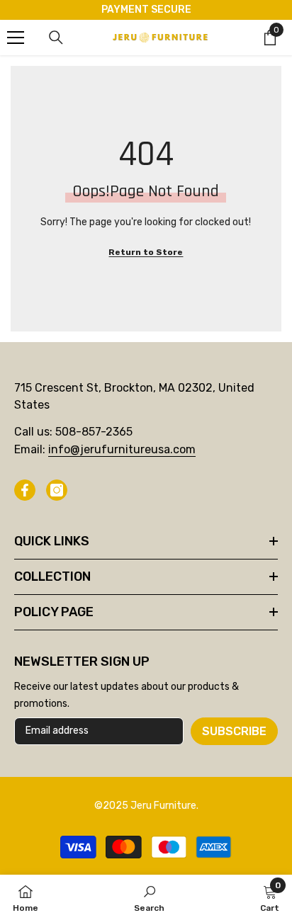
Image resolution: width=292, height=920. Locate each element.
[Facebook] (24, 490)
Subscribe (234, 731)
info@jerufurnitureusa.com (122, 449)
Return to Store (145, 252)
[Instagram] (56, 490)
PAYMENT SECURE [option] (146, 10)
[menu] (15, 37)
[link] (149, 897)
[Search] (55, 37)
